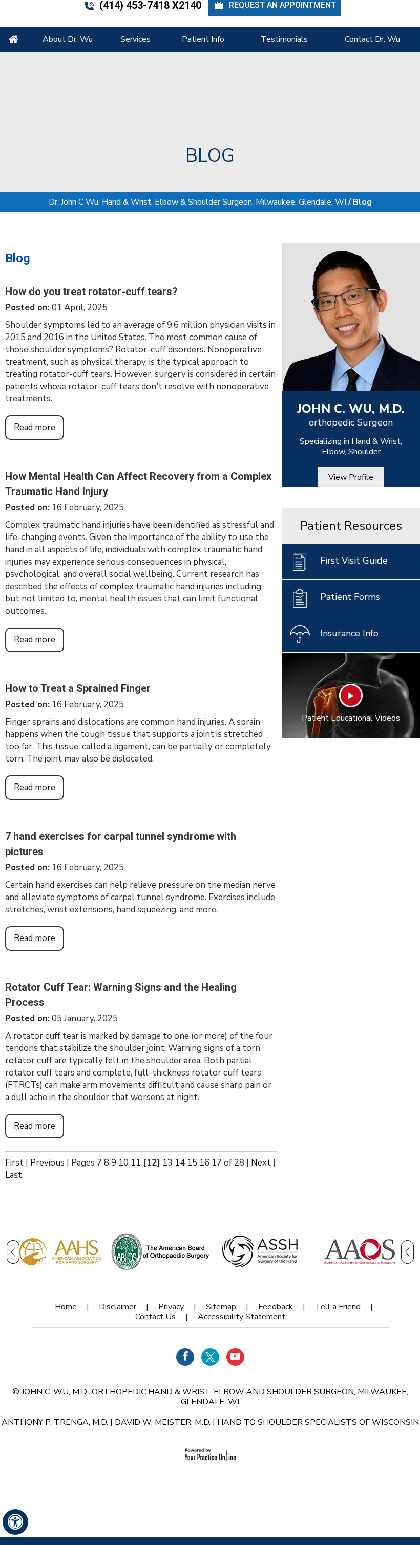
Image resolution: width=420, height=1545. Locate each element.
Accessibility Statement (241, 1317)
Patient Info (203, 39)
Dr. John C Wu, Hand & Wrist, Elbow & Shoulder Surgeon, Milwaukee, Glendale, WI (197, 202)
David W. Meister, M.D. (163, 1422)
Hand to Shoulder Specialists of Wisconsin (318, 1422)
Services (135, 39)
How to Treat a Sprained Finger (78, 688)
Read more (34, 427)
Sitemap (221, 1307)
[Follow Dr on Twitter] (210, 1357)
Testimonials (284, 39)
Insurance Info (349, 633)
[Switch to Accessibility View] (15, 1522)
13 (167, 1163)
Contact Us (155, 1317)
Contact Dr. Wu (372, 39)
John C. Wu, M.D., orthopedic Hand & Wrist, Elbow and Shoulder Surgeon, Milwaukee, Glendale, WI (215, 1396)
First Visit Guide (354, 560)
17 (217, 1163)
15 (192, 1163)
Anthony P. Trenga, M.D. (55, 1422)
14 (180, 1163)
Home (13, 39)
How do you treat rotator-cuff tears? (91, 291)
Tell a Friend (338, 1307)
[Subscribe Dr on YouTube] (235, 1357)
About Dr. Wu (68, 39)
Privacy (171, 1307)
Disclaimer (117, 1307)
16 (204, 1163)
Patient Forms (350, 597)
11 (136, 1163)
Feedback (275, 1307)
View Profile (350, 477)
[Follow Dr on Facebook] (185, 1357)
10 (123, 1163)
